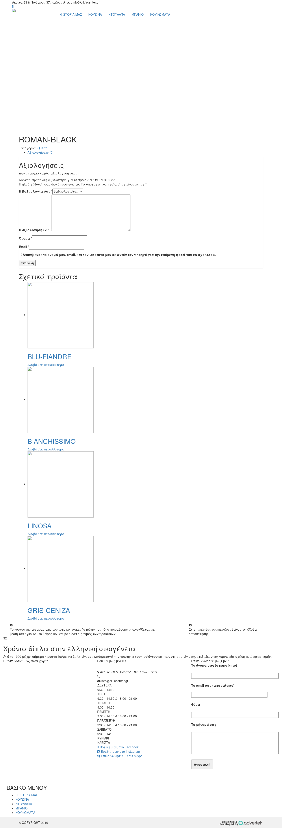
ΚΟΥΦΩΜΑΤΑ (160, 14)
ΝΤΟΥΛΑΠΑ (116, 14)
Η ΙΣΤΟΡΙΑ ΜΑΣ (70, 14)
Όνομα (25, 238)
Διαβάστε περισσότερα (46, 364)
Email (24, 246)
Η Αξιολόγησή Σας (35, 230)
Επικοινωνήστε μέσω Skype (121, 756)
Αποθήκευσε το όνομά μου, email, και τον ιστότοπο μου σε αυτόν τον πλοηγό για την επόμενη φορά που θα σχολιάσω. (119, 254)
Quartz (42, 148)
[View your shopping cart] (13, 6)
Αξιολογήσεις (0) (41, 152)
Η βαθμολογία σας (35, 191)
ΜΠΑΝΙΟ (138, 14)
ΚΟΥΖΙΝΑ (95, 14)
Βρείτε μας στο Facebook (119, 747)
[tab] (145, 152)
